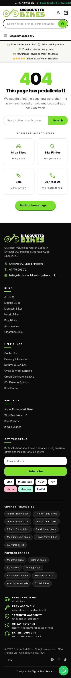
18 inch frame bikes (18, 521)
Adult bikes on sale (17, 583)
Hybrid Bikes (12, 314)
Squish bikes (42, 583)
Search (58, 120)
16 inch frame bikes (18, 513)
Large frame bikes (47, 537)
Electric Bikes (12, 302)
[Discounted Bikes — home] (28, 13)
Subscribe (35, 471)
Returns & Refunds (15, 364)
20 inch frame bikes (18, 529)
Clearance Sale (13, 331)
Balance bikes (38, 560)
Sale (18, 184)
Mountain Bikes (13, 308)
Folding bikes (33, 567)
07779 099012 (18, 269)
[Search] (62, 24)
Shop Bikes (18, 155)
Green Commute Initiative (19, 376)
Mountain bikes (15, 560)
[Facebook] (52, 660)
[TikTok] (65, 660)
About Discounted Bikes (18, 409)
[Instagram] (58, 660)
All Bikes (9, 296)
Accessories (11, 326)
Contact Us (52, 184)
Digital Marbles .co (43, 671)
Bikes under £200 (44, 575)
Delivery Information (16, 359)
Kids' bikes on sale (17, 575)
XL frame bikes (15, 544)
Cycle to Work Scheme (18, 370)
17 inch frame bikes (46, 513)
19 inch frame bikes (46, 521)
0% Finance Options (16, 382)
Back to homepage (33, 205)
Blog (9, 659)
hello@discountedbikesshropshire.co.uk (32, 275)
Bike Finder (52, 155)
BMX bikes (13, 567)
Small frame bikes (46, 529)
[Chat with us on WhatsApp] (63, 670)
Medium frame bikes (18, 537)
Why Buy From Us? (15, 415)
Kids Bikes (10, 320)
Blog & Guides (12, 426)
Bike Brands (11, 421)
